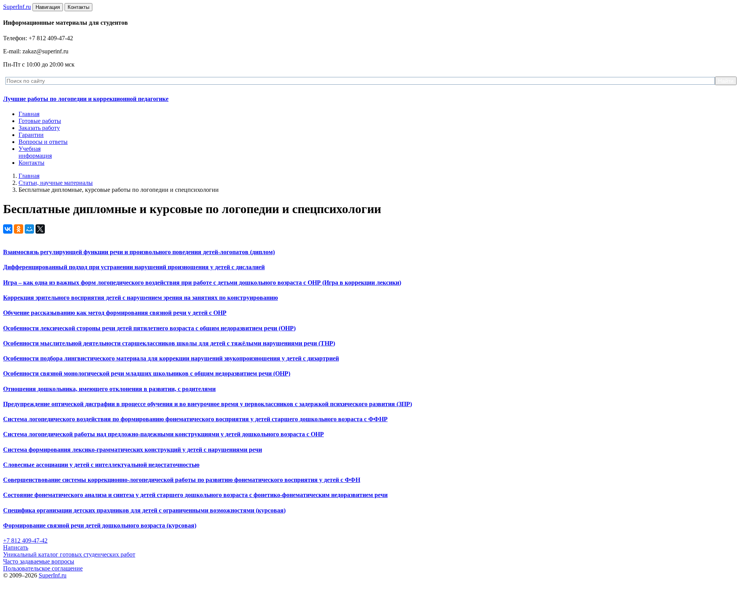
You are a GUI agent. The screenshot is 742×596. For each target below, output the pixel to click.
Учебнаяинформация (35, 152)
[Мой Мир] (29, 229)
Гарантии (31, 134)
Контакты (31, 162)
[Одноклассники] (18, 229)
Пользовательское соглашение (43, 568)
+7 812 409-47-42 (25, 540)
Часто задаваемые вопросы (38, 561)
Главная (29, 114)
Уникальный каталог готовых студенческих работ (69, 554)
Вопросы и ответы (43, 141)
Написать (15, 547)
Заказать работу (39, 128)
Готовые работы (40, 121)
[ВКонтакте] (7, 229)
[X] (40, 229)
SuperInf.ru (52, 575)
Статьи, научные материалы (56, 182)
